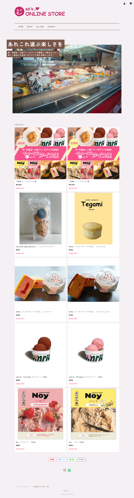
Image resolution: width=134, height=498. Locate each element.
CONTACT (51, 27)
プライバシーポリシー (23, 486)
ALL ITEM (40, 27)
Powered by (65, 494)
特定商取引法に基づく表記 (41, 486)
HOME (20, 27)
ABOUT (30, 27)
